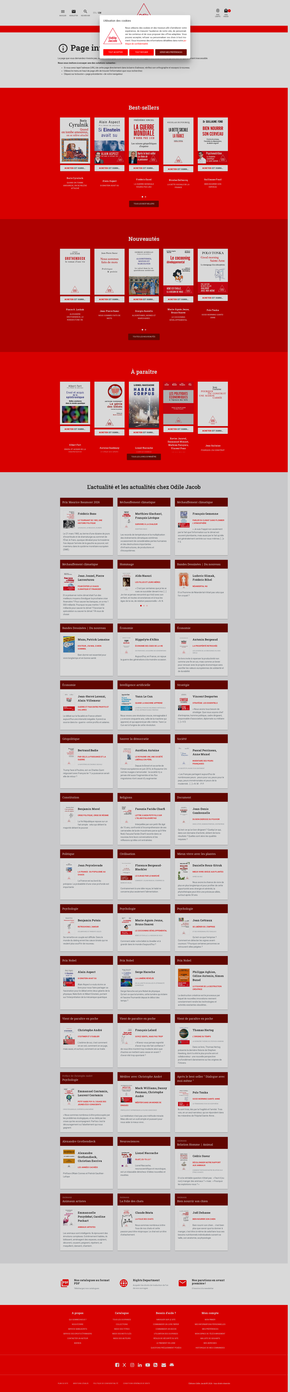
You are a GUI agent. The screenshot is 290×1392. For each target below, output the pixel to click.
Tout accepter (115, 52)
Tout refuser (141, 52)
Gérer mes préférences (171, 52)
